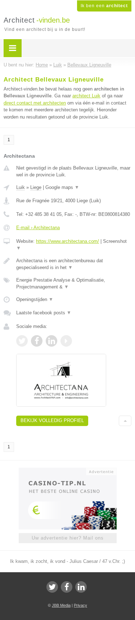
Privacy (80, 605)
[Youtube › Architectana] (66, 341)
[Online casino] (68, 470)
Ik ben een (104, 5)
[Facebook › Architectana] (36, 341)
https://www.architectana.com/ (67, 241)
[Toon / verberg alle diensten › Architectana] (73, 284)
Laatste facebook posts (43, 312)
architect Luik (86, 95)
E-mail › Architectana (38, 227)
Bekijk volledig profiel (52, 420)
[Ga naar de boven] (125, 421)
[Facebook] (66, 587)
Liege (35, 187)
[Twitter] (52, 587)
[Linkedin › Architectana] (51, 341)
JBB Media (61, 605)
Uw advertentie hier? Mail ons (68, 538)
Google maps (62, 187)
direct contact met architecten (35, 103)
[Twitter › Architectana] (22, 341)
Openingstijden (34, 299)
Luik (20, 187)
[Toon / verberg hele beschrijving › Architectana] (73, 264)
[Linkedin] (81, 587)
